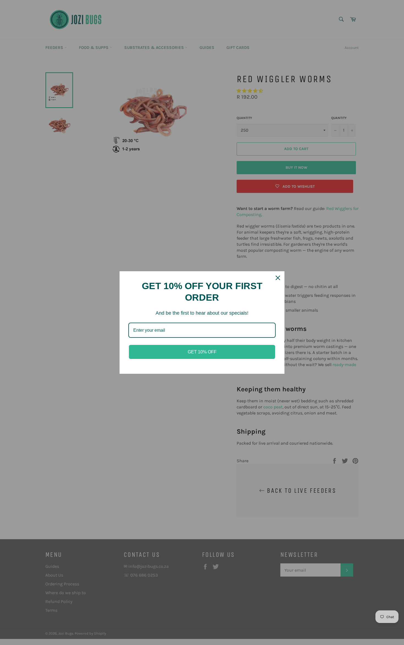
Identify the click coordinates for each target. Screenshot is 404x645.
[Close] (277, 277)
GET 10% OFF (202, 352)
